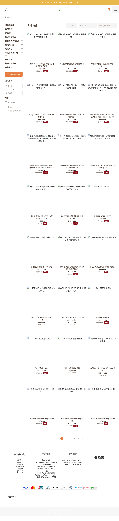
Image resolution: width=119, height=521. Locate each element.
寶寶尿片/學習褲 (12, 40)
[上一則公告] (3, 3)
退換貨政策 (20, 466)
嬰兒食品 (8, 32)
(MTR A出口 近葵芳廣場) (46, 473)
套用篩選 (14, 74)
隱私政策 (20, 471)
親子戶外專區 (10, 63)
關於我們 (20, 460)
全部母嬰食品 (10, 36)
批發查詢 (20, 462)
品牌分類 (8, 67)
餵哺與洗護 (9, 44)
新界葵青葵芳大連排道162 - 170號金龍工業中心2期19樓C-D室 (46, 468)
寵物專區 (8, 28)
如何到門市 (46, 460)
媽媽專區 (8, 48)
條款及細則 (20, 468)
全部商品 (8, 17)
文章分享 (20, 473)
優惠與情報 (9, 25)
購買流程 (20, 464)
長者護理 (8, 59)
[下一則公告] (116, 3)
